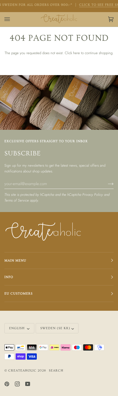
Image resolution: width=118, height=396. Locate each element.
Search (56, 370)
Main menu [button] (15, 260)
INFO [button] (8, 277)
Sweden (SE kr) (55, 328)
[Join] (106, 183)
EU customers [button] (18, 293)
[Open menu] (12, 19)
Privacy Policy (92, 194)
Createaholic (22, 370)
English (17, 328)
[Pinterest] (6, 383)
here (76, 53)
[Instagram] (17, 383)
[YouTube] (27, 383)
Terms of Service (16, 200)
